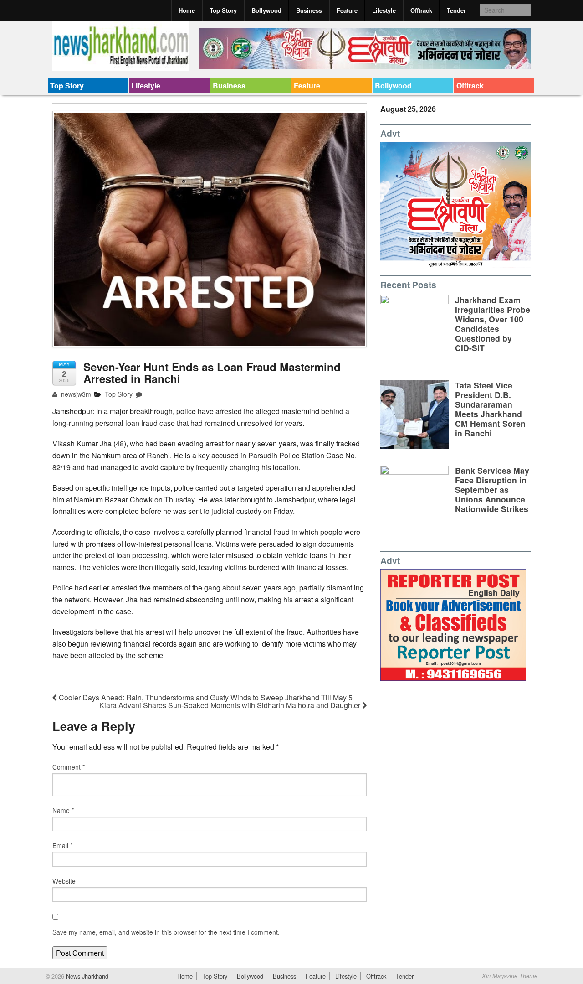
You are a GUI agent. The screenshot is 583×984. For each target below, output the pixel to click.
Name (63, 810)
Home (187, 10)
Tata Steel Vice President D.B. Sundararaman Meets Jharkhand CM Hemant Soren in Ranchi (490, 409)
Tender (456, 10)
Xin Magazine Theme (509, 976)
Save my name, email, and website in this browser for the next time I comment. (166, 932)
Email (62, 845)
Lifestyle (384, 10)
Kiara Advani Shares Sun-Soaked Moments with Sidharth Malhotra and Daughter (230, 705)
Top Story (223, 10)
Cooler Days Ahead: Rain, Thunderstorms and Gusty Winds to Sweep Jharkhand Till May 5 (205, 697)
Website (64, 881)
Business (309, 10)
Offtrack (421, 10)
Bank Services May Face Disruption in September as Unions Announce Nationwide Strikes (492, 489)
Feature (347, 10)
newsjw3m (75, 394)
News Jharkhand (86, 976)
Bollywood (266, 10)
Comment (68, 767)
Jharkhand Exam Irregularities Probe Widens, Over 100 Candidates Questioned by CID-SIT (492, 324)
